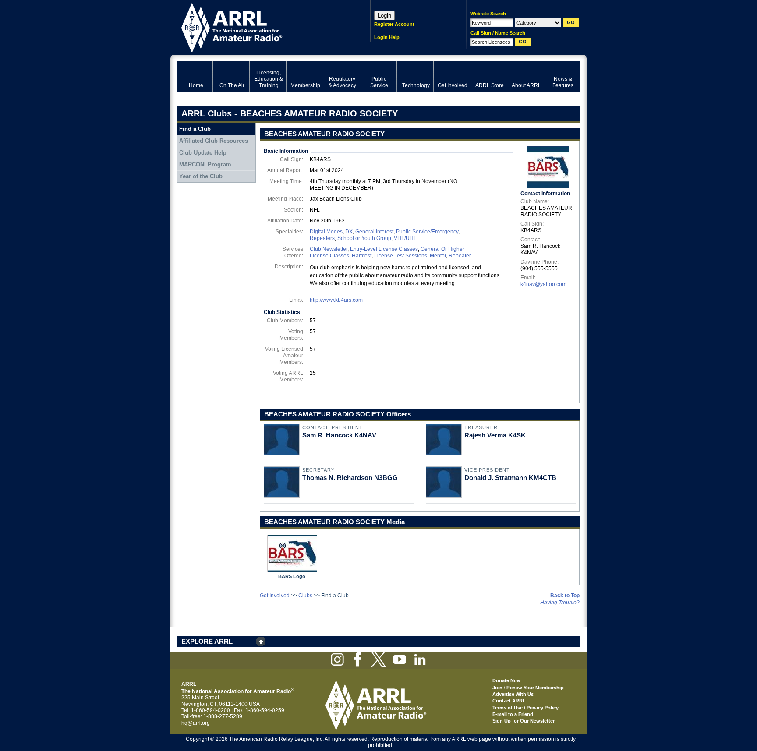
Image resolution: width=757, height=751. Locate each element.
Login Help (387, 37)
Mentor (438, 256)
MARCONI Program (205, 164)
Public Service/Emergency (427, 232)
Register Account (394, 24)
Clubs (305, 595)
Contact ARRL (509, 700)
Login (384, 15)
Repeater (460, 256)
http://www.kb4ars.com (336, 300)
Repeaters (322, 238)
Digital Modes (326, 232)
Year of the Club (201, 176)
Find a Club (195, 129)
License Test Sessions (400, 256)
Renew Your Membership (535, 687)
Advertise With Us (513, 694)
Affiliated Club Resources (213, 141)
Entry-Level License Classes (384, 249)
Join (497, 687)
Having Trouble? (560, 602)
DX (349, 232)
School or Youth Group (364, 238)
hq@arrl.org (195, 723)
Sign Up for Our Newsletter (523, 720)
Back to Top (565, 595)
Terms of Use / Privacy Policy (525, 707)
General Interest (374, 232)
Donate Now (506, 680)
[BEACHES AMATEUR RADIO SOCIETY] (548, 167)
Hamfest (361, 256)
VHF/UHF (405, 238)
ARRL (262, 26)
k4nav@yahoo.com (543, 284)
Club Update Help (202, 152)
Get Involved (275, 595)
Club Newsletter (328, 249)
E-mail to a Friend (512, 714)
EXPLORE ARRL (207, 641)
